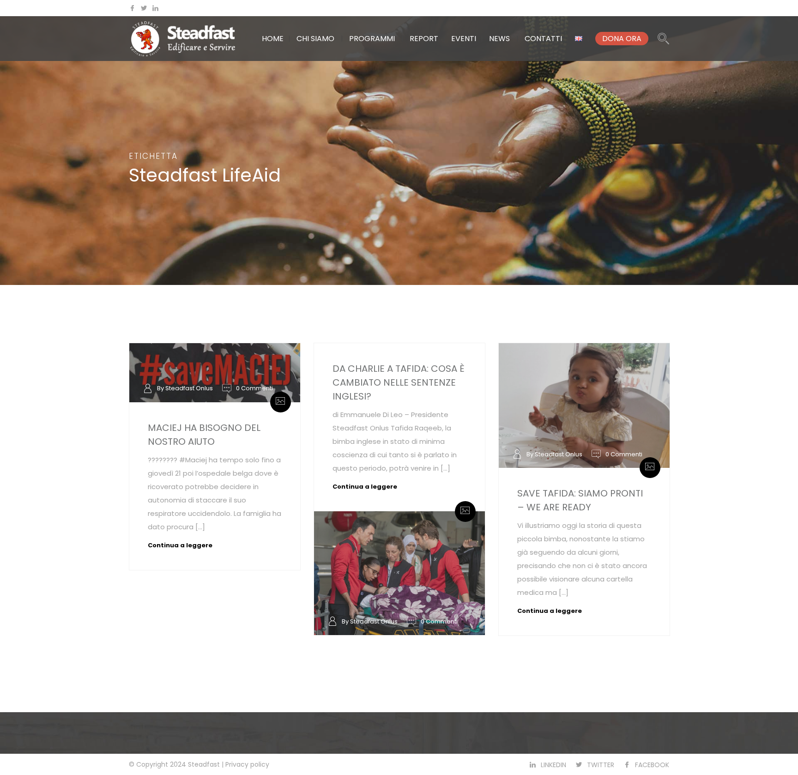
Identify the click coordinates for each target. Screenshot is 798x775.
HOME (273, 38)
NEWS (499, 38)
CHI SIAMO (315, 38)
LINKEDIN (553, 764)
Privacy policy (247, 764)
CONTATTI (543, 38)
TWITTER (600, 764)
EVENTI (463, 38)
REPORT (424, 38)
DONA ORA (621, 38)
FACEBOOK (652, 764)
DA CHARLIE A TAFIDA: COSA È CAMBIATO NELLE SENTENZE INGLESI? (398, 382)
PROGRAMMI (372, 38)
